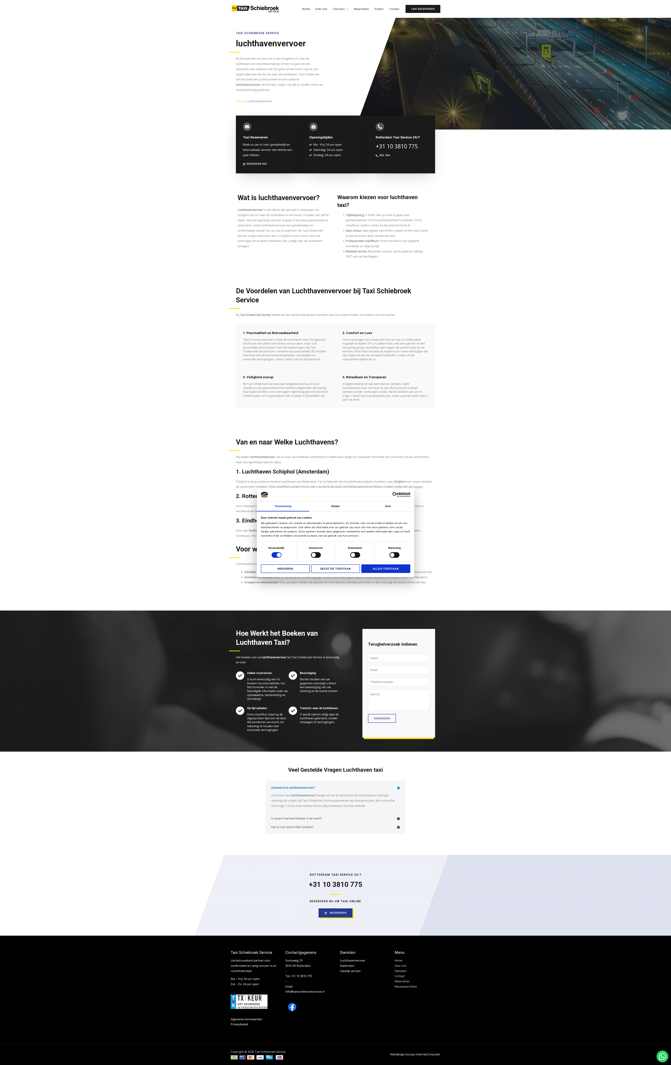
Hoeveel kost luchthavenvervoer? (293, 788)
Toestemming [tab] (283, 506)
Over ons (321, 9)
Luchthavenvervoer (352, 960)
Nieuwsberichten (406, 986)
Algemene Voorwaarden (246, 1019)
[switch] (316, 555)
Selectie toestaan (335, 568)
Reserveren (361, 9)
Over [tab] (388, 506)
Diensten (339, 9)
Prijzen (379, 9)
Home (306, 9)
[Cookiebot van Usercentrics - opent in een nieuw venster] (395, 494)
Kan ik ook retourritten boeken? (292, 827)
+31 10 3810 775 (335, 884)
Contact (394, 9)
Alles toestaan (386, 568)
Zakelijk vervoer (350, 971)
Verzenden (382, 718)
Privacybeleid (239, 1024)
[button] (335, 787)
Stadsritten (347, 966)
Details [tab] (335, 506)
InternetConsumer (428, 1054)
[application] (346, 9)
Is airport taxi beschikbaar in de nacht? (296, 818)
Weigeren (285, 568)
